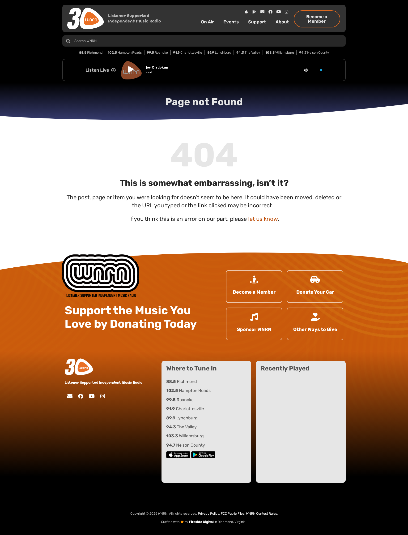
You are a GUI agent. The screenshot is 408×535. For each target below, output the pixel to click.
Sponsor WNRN (254, 329)
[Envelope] (263, 12)
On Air (207, 22)
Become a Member (254, 292)
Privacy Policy (208, 514)
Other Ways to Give (315, 329)
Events (231, 22)
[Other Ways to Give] (315, 317)
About (282, 22)
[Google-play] (255, 12)
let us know (263, 219)
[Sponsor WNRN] (254, 317)
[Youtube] (279, 12)
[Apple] (246, 12)
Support (257, 22)
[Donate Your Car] (315, 279)
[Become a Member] (254, 279)
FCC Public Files (232, 514)
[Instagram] (287, 12)
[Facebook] (271, 12)
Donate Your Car (315, 292)
